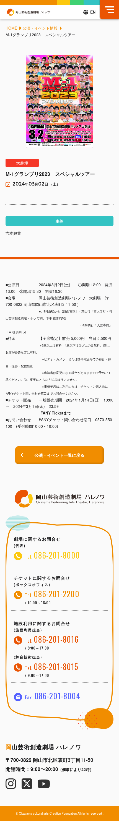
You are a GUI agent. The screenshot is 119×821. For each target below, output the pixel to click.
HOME (11, 28)
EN (92, 12)
